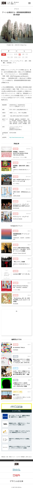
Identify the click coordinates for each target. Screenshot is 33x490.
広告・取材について (10, 456)
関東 (20, 54)
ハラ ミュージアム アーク (16, 61)
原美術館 (9, 62)
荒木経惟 (5, 61)
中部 (27, 54)
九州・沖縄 (24, 57)
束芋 (26, 61)
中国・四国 (10, 57)
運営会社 (3, 456)
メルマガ (18, 456)
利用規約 (23, 456)
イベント (16, 9)
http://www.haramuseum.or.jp (16, 137)
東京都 (15, 54)
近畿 (23, 54)
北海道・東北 (17, 57)
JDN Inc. (20, 487)
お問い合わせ (28, 456)
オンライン (10, 54)
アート (14, 62)
